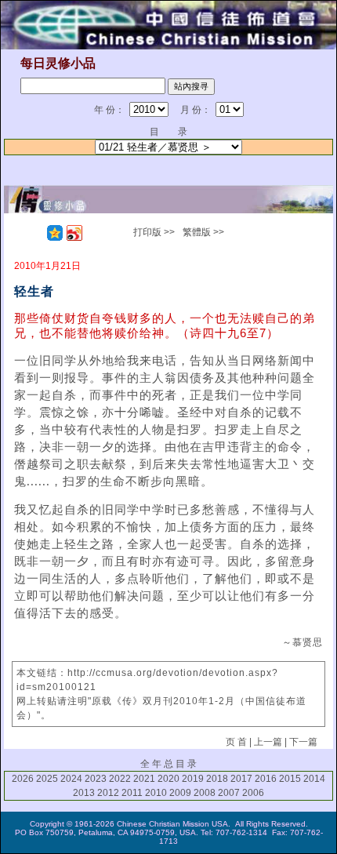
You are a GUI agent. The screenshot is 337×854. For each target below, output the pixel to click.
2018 (217, 778)
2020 (168, 778)
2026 (23, 778)
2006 (253, 792)
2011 (132, 792)
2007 (229, 792)
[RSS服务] (35, 233)
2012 (108, 792)
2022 (120, 778)
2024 (71, 778)
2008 (205, 792)
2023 (96, 778)
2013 (84, 792)
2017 (241, 778)
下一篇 (303, 741)
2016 (266, 778)
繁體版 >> (203, 232)
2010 (156, 792)
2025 (47, 778)
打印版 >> (154, 232)
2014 (314, 778)
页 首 (236, 741)
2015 (290, 778)
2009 (180, 792)
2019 (193, 778)
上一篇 (268, 741)
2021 (144, 778)
